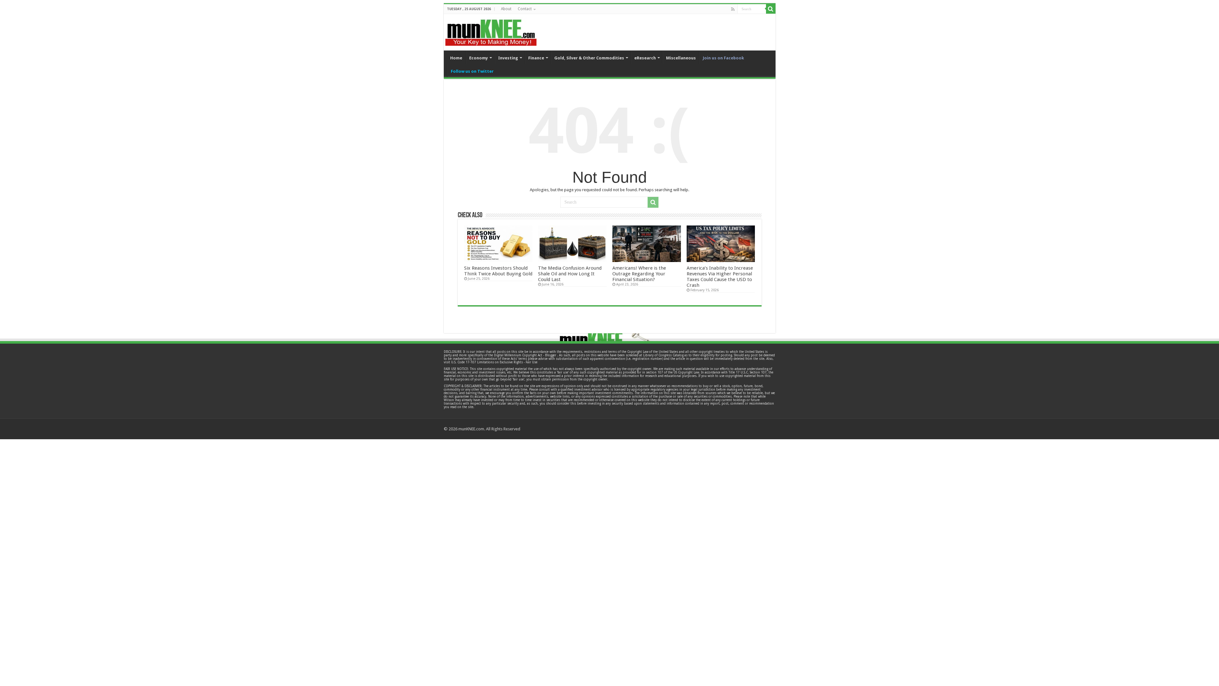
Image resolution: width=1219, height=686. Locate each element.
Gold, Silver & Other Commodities (589, 58)
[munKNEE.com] (490, 30)
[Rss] (732, 9)
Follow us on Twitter (472, 71)
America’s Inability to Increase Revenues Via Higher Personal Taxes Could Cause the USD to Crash (720, 276)
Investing (508, 58)
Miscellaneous (681, 58)
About (506, 9)
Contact (525, 9)
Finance (536, 58)
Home (456, 58)
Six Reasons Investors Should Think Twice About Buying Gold (498, 271)
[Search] (771, 9)
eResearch (645, 58)
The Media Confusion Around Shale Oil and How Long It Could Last (570, 273)
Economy (478, 58)
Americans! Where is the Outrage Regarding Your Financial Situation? (639, 273)
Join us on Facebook (723, 58)
